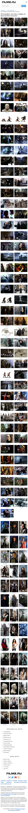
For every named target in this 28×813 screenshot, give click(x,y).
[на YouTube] (15, 777)
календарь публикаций (20, 782)
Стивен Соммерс (7, 748)
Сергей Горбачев (5, 795)
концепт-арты (6, 764)
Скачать (7, 27)
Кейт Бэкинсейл (7, 733)
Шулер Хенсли (7, 737)
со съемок (6, 766)
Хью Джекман (6, 731)
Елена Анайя (6, 743)
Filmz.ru (22, 789)
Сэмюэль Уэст (7, 739)
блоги (25, 780)
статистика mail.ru (6, 783)
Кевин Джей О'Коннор (8, 746)
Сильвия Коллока (7, 741)
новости (9, 780)
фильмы (14, 780)
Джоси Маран (6, 750)
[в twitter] (12, 777)
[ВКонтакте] (9, 777)
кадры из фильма (7, 763)
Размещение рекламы (14, 810)
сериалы (20, 780)
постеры (5, 768)
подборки (9, 782)
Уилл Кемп (6, 752)
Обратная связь (20, 808)
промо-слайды (7, 761)
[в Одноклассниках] (18, 777)
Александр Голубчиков (10, 794)
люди (2, 782)
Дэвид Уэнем (6, 735)
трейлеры (3, 780)
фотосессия (6, 759)
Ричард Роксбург (7, 745)
